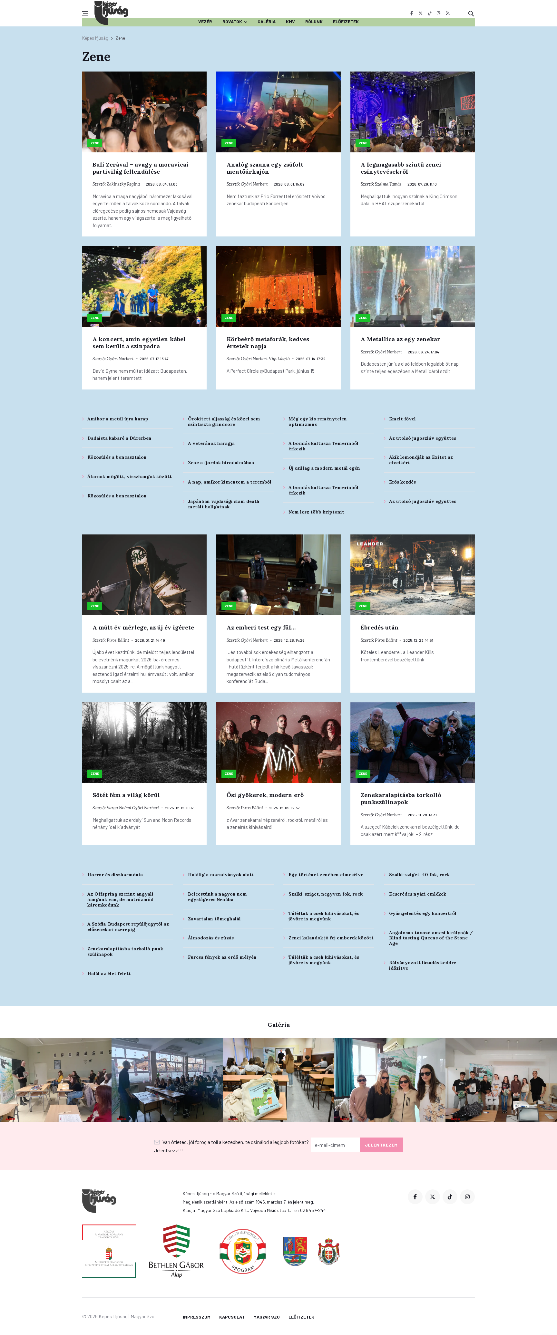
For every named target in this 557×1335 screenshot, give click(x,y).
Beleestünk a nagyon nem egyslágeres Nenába (217, 896)
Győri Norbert (254, 184)
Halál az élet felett (109, 973)
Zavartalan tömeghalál (214, 919)
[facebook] (411, 13)
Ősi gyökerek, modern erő (265, 795)
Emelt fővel (402, 419)
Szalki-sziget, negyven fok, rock (325, 894)
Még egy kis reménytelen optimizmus (317, 421)
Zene (95, 143)
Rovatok (232, 21)
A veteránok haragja (211, 443)
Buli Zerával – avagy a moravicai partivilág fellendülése (141, 168)
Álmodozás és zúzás (211, 938)
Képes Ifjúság (95, 38)
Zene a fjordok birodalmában (221, 463)
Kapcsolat (232, 1317)
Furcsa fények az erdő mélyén (222, 957)
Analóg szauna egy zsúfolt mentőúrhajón (265, 168)
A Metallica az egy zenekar (400, 339)
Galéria (267, 21)
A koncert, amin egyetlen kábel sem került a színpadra (139, 342)
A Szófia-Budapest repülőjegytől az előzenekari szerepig (128, 926)
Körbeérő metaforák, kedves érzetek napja (268, 342)
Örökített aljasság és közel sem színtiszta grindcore (224, 421)
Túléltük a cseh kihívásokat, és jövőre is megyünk (323, 916)
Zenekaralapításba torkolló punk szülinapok (125, 951)
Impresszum (196, 1317)
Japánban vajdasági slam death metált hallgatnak (223, 504)
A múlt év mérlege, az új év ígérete (143, 627)
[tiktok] (429, 13)
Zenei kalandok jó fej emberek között (331, 938)
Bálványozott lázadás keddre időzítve (422, 965)
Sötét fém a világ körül (126, 795)
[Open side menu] (85, 13)
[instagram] (438, 13)
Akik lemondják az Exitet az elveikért (421, 460)
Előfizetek (346, 21)
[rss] (447, 13)
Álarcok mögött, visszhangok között (129, 476)
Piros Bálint (118, 640)
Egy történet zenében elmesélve (325, 875)
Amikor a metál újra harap (117, 419)
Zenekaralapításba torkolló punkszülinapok (401, 798)
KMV (290, 21)
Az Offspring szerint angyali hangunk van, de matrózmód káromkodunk (120, 899)
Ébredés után (380, 627)
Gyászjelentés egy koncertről (422, 913)
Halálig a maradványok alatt (221, 875)
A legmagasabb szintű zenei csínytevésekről (401, 168)
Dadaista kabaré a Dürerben (119, 438)
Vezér (205, 21)
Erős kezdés (402, 482)
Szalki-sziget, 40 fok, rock (419, 875)
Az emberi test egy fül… (261, 627)
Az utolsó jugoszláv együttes (422, 438)
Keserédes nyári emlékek (417, 894)
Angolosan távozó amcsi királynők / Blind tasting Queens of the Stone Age (431, 938)
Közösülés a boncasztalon (117, 457)
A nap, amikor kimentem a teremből (229, 482)
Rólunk (314, 21)
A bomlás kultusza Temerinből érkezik (323, 446)
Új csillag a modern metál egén (324, 468)
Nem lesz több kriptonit (316, 512)
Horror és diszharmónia (115, 875)
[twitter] (420, 13)
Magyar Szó (266, 1317)
